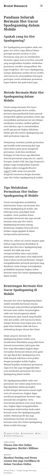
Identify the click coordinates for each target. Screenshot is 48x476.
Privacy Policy (9, 470)
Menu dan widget (41, 8)
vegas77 (7, 171)
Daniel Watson (28, 433)
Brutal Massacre (15, 6)
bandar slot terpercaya (14, 436)
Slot (39, 433)
